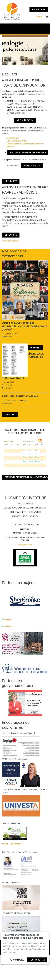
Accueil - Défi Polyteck (11, 844)
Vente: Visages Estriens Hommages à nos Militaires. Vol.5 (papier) (24, 326)
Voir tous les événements (13, 420)
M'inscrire (35, 348)
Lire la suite (11, 181)
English (39, 17)
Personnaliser (17, 960)
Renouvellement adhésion (20, 396)
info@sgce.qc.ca (32, 166)
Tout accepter (37, 960)
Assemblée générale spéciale (22, 80)
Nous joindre (38, 10)
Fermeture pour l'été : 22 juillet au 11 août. (26, 477)
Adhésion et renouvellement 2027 (25, 187)
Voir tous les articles (10, 241)
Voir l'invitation (25, 120)
